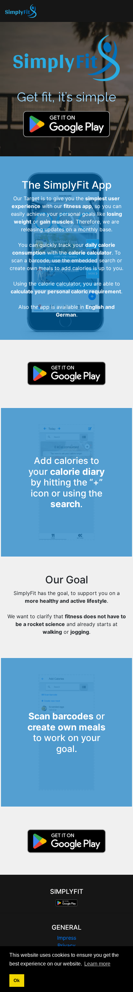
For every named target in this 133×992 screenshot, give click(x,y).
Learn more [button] (97, 963)
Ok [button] (17, 980)
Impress (66, 938)
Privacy (66, 945)
